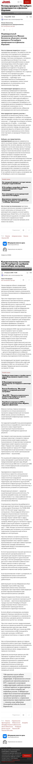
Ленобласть (18, 727)
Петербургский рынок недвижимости (11, 725)
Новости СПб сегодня (7, 730)
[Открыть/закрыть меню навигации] (18, 2)
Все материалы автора (8, 26)
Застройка (25, 723)
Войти (27, 2)
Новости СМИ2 (6, 255)
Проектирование (6, 723)
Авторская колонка (16, 236)
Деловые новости (6, 728)
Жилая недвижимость (7, 727)
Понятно (27, 755)
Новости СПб (5, 238)
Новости (25, 236)
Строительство (16, 721)
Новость (7, 236)
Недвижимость (16, 723)
